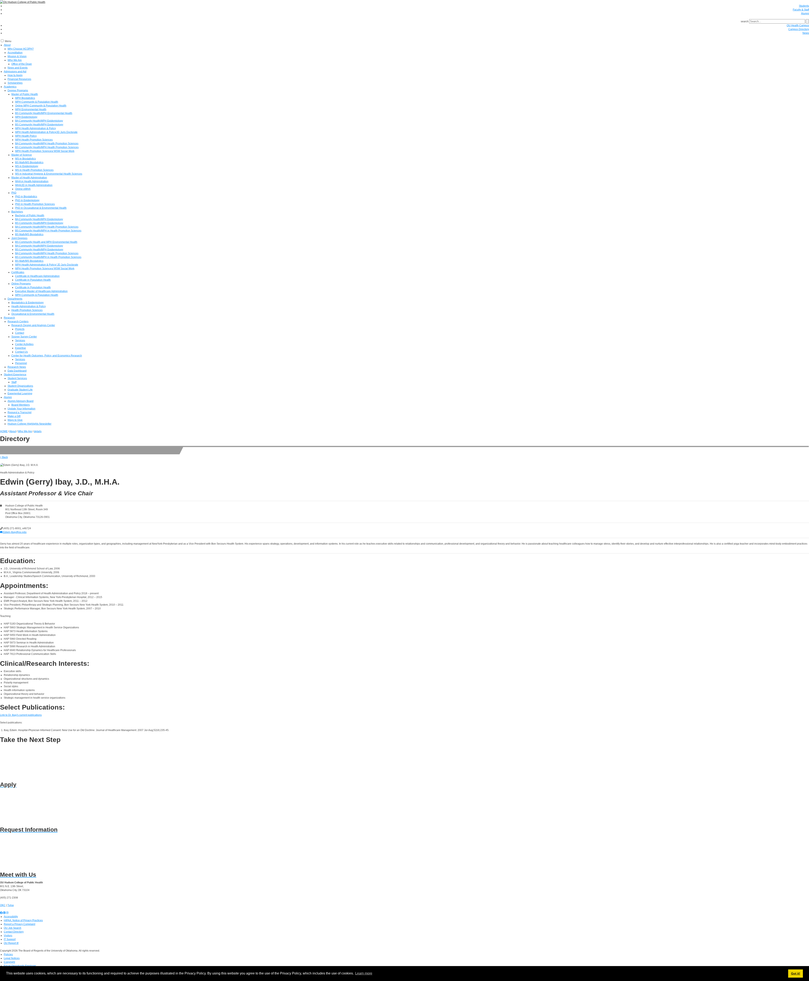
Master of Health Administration (29, 177)
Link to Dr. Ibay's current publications (21, 715)
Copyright (9, 962)
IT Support (10, 939)
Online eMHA (23, 188)
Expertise (20, 348)
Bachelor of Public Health (29, 215)
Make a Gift (14, 416)
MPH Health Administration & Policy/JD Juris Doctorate (46, 132)
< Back (4, 457)
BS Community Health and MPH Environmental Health (46, 242)
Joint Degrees (19, 238)
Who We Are (15, 60)
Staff (13, 382)
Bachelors (17, 211)
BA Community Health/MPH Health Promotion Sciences (46, 143)
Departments (15, 298)
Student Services (17, 378)
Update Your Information (21, 408)
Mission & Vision (17, 56)
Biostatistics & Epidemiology (27, 302)
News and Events (18, 67)
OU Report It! (11, 943)
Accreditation (15, 52)
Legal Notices (12, 958)
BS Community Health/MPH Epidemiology (39, 124)
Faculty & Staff (801, 9)
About (7, 45)
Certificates (17, 272)
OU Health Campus (798, 25)
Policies (8, 954)
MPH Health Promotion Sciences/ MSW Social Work (44, 151)
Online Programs (21, 283)
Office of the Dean (21, 63)
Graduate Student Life (20, 389)
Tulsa (10, 905)
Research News (17, 367)
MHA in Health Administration (31, 181)
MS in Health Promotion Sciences (34, 170)
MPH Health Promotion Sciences (34, 139)
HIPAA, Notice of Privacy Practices (23, 920)
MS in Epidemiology (26, 166)
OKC (2, 905)
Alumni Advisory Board (20, 401)
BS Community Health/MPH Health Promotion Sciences (47, 147)
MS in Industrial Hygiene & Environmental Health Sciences (48, 173)
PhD (13, 192)
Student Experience (15, 374)
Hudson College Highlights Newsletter (29, 423)
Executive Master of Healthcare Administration (41, 291)
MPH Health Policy (26, 135)
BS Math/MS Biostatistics (29, 162)
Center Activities (24, 344)
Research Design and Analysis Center (33, 325)
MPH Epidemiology (26, 117)
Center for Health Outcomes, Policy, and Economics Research (46, 355)
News (805, 33)
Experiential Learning (20, 393)
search (745, 21)
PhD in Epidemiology (27, 200)
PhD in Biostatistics (26, 196)
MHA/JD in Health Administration (33, 185)
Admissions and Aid (15, 71)
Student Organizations (20, 385)
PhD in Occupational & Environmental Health (41, 207)
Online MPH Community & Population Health (40, 105)
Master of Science (21, 154)
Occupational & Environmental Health (32, 313)
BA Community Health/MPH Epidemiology (39, 120)
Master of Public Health (24, 94)
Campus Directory (798, 29)
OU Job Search (12, 927)
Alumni (805, 13)
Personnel (21, 363)
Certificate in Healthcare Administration (37, 276)
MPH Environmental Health (30, 109)
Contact (19, 332)
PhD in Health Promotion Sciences (35, 204)
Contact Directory (14, 931)
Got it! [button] (795, 973)
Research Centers (18, 321)
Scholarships (15, 82)
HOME (4, 431)
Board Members (20, 404)
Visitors (8, 935)
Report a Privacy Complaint (19, 924)
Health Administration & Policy (28, 306)
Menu (8, 41)
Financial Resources (19, 79)
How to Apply (15, 75)
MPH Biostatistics (25, 98)
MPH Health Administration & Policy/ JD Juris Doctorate (46, 264)
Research (9, 317)
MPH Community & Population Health (36, 101)
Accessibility (11, 916)
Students (804, 5)
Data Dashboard (17, 370)
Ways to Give (15, 420)
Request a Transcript (19, 412)
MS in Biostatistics (25, 158)
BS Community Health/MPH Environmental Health (43, 113)
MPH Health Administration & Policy (35, 128)
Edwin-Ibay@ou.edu (15, 532)
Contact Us (21, 351)
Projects (19, 329)
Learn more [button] (363, 973)
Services (20, 340)
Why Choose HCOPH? (21, 48)
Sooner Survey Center (24, 336)
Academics (10, 86)
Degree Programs (18, 90)
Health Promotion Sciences (27, 310)
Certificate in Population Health (33, 279)
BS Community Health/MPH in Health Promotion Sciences (48, 230)
